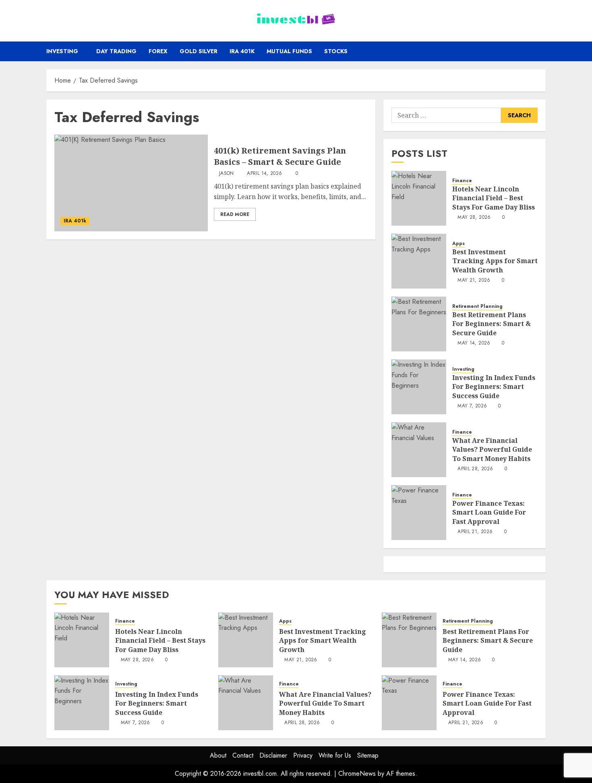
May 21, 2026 (473, 280)
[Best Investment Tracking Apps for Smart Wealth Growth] (418, 261)
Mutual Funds (289, 51)
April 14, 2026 (264, 173)
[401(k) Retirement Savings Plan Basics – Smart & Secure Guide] (131, 183)
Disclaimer (273, 755)
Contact (242, 755)
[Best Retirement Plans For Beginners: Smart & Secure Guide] (418, 324)
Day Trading (116, 51)
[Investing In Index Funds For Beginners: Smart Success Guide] (418, 386)
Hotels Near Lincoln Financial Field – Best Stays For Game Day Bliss (493, 198)
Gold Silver (198, 51)
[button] (541, 51)
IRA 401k (242, 51)
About (218, 755)
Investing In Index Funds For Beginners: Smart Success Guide (493, 386)
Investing (62, 51)
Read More (234, 214)
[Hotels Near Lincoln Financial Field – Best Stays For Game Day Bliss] (418, 198)
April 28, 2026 (475, 469)
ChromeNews (357, 773)
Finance (462, 180)
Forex (158, 51)
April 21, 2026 (475, 532)
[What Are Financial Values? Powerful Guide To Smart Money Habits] (418, 449)
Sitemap (368, 755)
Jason (226, 173)
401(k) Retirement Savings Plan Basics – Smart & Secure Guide (280, 156)
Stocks (336, 51)
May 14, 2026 (473, 343)
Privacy (303, 755)
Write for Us (335, 755)
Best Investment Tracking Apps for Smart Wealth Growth (495, 260)
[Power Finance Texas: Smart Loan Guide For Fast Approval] (418, 512)
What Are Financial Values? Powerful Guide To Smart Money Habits (492, 449)
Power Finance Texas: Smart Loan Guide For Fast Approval (489, 512)
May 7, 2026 (472, 406)
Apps (458, 243)
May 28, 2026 (474, 217)
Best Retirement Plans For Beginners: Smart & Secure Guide (491, 323)
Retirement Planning (477, 306)
